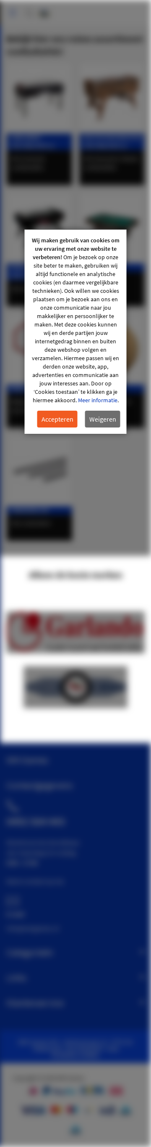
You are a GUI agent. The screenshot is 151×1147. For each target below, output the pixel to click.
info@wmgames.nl (32, 928)
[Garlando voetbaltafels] (39, 97)
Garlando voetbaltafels (33, 141)
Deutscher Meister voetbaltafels (112, 141)
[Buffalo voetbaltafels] (75, 651)
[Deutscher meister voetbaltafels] (75, 705)
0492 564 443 (35, 821)
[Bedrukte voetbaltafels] (39, 227)
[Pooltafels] (112, 227)
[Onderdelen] (39, 470)
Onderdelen (29, 510)
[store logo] (44, 9)
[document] (75, 331)
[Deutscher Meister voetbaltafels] (112, 97)
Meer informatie (97, 400)
